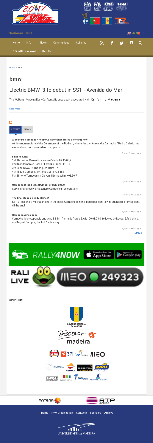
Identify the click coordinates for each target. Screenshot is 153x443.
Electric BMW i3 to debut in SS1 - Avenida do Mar (65, 90)
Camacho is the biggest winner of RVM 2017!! (38, 184)
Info (28, 42)
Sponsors (16, 300)
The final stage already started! (30, 198)
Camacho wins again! (25, 215)
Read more (14, 109)
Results (46, 51)
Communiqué (61, 42)
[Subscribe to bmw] (76, 122)
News (43, 42)
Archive (108, 412)
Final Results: (20, 156)
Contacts (81, 412)
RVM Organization (62, 412)
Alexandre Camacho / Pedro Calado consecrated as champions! (50, 139)
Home (16, 42)
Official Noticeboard (24, 51)
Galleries (81, 42)
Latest (16, 129)
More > (139, 232)
